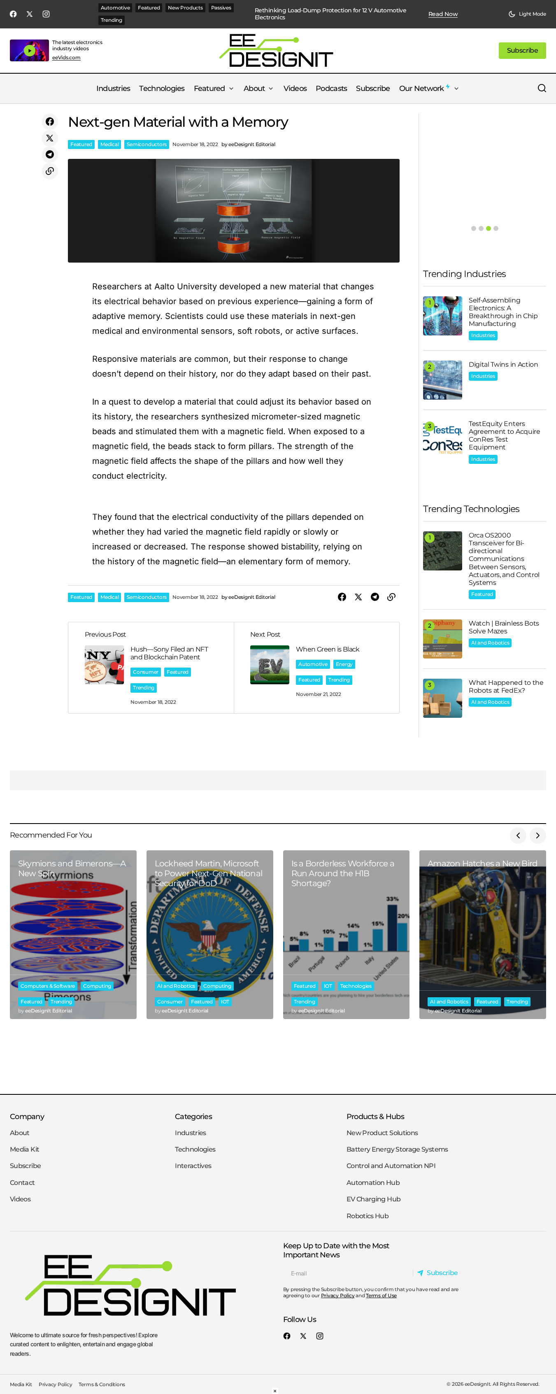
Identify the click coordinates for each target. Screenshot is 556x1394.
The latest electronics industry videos (77, 45)
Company (27, 1116)
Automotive (115, 8)
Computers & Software (48, 986)
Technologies (356, 986)
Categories (193, 1116)
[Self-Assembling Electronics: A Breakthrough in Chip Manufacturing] (442, 315)
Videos (20, 1199)
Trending (111, 20)
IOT (225, 1001)
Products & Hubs (375, 1116)
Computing (97, 986)
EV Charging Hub (373, 1199)
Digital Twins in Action (503, 364)
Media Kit (24, 1149)
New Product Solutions (382, 1133)
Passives (221, 8)
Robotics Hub (368, 1216)
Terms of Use (381, 1295)
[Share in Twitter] (50, 138)
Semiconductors (147, 144)
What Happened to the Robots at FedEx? (506, 686)
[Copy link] (50, 171)
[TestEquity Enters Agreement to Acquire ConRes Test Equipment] (442, 439)
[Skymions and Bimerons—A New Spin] (73, 934)
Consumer (145, 672)
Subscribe (25, 1166)
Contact (22, 1183)
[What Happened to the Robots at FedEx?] (442, 698)
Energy (344, 664)
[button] (527, 14)
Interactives (193, 1166)
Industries (483, 335)
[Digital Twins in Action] (442, 380)
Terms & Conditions (102, 1384)
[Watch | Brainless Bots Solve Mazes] (442, 639)
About (20, 1133)
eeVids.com (66, 58)
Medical (109, 144)
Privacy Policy (338, 1295)
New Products (185, 8)
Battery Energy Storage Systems (397, 1149)
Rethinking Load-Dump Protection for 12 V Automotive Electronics (330, 14)
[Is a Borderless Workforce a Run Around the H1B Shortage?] (346, 934)
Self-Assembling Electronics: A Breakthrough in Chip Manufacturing (503, 312)
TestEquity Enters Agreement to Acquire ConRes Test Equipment (504, 435)
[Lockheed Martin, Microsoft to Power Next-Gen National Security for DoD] (210, 934)
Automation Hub (373, 1183)
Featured (149, 8)
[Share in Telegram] (50, 155)
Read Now (443, 14)
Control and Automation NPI (391, 1166)
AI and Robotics (490, 643)
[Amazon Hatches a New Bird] (482, 934)
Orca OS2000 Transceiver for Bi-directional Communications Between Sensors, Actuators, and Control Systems (504, 558)
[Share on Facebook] (50, 122)
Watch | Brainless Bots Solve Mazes (504, 627)
